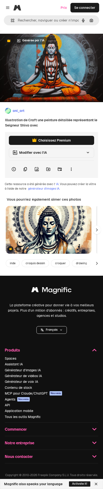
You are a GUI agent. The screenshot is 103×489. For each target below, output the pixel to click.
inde (13, 263)
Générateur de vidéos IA (23, 376)
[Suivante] (96, 230)
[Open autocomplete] (10, 20)
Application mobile (19, 411)
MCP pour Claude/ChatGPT (33, 393)
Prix (64, 7)
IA (57, 184)
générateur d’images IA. (44, 189)
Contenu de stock (18, 387)
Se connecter (84, 7)
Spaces (10, 358)
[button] (51, 330)
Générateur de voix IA (21, 381)
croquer (60, 263)
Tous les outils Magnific (23, 417)
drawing (81, 263)
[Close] (96, 484)
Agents (17, 399)
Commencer (16, 429)
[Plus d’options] (71, 169)
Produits (12, 349)
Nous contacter (19, 456)
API (7, 405)
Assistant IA (14, 364)
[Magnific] (51, 291)
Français (51, 330)
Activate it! (79, 484)
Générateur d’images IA (23, 370)
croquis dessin (35, 263)
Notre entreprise (19, 442)
